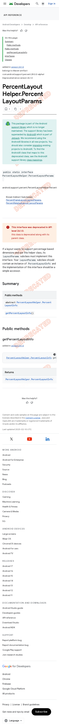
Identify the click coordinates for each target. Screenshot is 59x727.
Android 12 (7, 590)
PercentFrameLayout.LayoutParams (23, 200)
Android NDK (8, 627)
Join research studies (12, 654)
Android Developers (11, 24)
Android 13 (7, 585)
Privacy (5, 516)
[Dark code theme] (54, 354)
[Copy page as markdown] (15, 109)
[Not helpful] (26, 30)
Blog (4, 479)
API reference (13, 15)
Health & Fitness (9, 506)
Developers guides (11, 612)
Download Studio (10, 622)
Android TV (7, 553)
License (16, 704)
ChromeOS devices (11, 543)
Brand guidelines (31, 704)
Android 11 (7, 595)
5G (3, 521)
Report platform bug (12, 640)
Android (6, 455)
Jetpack (15, 138)
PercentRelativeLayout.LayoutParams (24, 203)
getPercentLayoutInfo (18, 313)
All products (8, 693)
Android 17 (7, 566)
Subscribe (41, 711)
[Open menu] (5, 3)
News (5, 474)
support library (18, 127)
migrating (37, 145)
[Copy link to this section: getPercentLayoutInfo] (37, 339)
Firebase (6, 684)
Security (6, 464)
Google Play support (12, 650)
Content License (32, 418)
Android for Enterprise (13, 459)
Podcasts (6, 484)
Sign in (51, 3)
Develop (27, 24)
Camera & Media (10, 511)
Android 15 (7, 575)
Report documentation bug (15, 645)
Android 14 (7, 580)
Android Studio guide (12, 608)
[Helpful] (21, 30)
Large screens (9, 534)
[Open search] (37, 3)
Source (5, 469)
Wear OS (6, 538)
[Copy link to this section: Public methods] (32, 329)
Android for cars (10, 548)
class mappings (34, 160)
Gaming (6, 496)
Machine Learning (11, 501)
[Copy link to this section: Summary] (22, 284)
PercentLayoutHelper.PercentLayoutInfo (29, 357)
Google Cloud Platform (13, 688)
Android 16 (7, 571)
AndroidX (31, 134)
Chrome (6, 679)
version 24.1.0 (17, 67)
